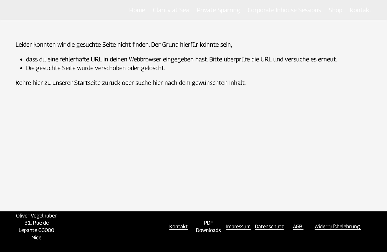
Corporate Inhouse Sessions (284, 9)
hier (38, 82)
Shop (335, 9)
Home (137, 9)
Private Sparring (218, 9)
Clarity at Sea (171, 9)
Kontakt (360, 9)
